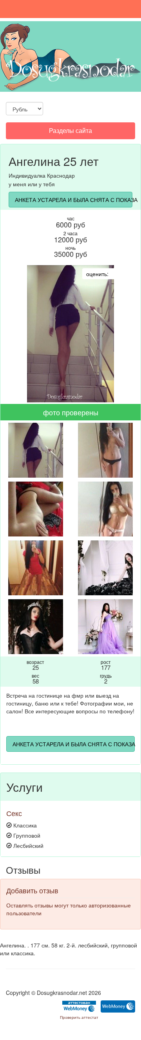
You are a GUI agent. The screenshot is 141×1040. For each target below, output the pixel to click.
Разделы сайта (70, 132)
